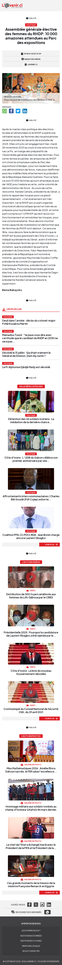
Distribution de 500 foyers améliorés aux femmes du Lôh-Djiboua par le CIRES (31, 596)
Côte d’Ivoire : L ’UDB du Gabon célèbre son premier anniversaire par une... (31, 459)
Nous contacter (31, 951)
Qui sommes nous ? (31, 930)
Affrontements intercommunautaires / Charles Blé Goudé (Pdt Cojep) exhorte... (31, 498)
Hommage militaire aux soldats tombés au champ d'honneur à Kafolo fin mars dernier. (31, 808)
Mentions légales (31, 946)
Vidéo (32, 590)
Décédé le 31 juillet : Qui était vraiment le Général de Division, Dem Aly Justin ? (26, 354)
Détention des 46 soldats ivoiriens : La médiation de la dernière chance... (31, 420)
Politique (8, 317)
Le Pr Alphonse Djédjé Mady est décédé (26, 367)
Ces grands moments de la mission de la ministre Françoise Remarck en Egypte (31, 884)
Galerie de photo (32, 765)
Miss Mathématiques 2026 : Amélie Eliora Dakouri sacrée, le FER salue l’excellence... (31, 770)
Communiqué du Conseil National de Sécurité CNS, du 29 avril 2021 (31, 710)
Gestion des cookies (31, 941)
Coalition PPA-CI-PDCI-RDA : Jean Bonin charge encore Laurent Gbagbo (31, 536)
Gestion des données (31, 936)
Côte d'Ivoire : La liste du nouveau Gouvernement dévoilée (31, 672)
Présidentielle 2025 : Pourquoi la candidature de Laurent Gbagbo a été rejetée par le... (31, 634)
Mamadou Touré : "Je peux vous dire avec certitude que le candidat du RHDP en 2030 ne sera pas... (30, 338)
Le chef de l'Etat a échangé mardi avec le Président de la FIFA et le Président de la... (31, 846)
